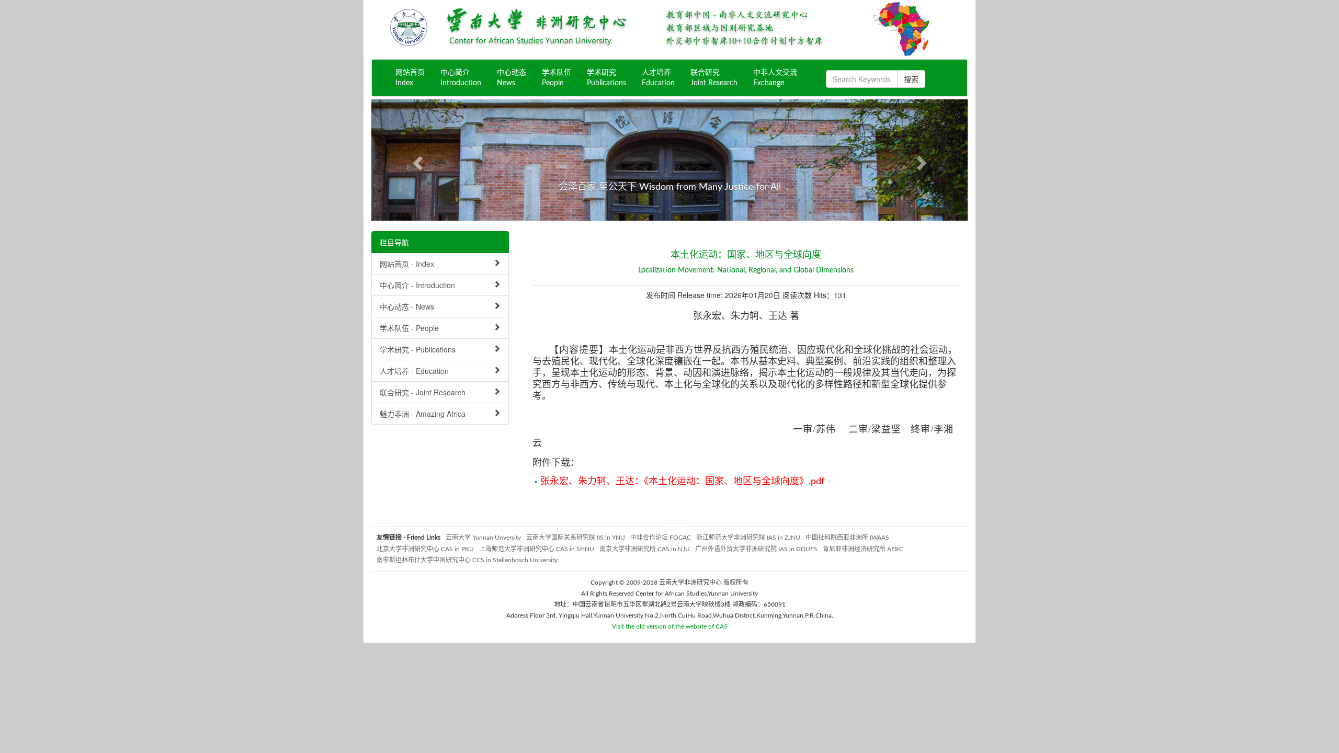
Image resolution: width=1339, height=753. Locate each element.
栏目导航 (394, 242)
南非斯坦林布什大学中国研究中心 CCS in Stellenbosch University (467, 560)
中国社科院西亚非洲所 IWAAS (847, 537)
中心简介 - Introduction (417, 285)
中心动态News (511, 78)
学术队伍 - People (409, 328)
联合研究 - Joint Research (423, 392)
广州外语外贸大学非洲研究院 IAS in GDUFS (756, 549)
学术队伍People (556, 78)
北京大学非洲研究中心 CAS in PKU (425, 549)
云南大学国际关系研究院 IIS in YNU (575, 537)
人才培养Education (658, 78)
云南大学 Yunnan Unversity (483, 537)
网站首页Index (410, 78)
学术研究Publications (606, 78)
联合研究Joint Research (713, 78)
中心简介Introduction (460, 78)
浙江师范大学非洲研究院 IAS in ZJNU (748, 537)
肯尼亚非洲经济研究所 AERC (863, 549)
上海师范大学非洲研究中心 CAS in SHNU (536, 549)
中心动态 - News (407, 306)
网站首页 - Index (407, 263)
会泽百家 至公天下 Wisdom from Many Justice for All (670, 187)
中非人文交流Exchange (775, 78)
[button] (416, 160)
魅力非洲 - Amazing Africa (423, 413)
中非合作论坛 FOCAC (660, 537)
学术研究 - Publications (418, 349)
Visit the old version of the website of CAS (670, 626)
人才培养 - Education (414, 371)
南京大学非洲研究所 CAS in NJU (644, 549)
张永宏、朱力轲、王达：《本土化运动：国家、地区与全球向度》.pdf (682, 481)
